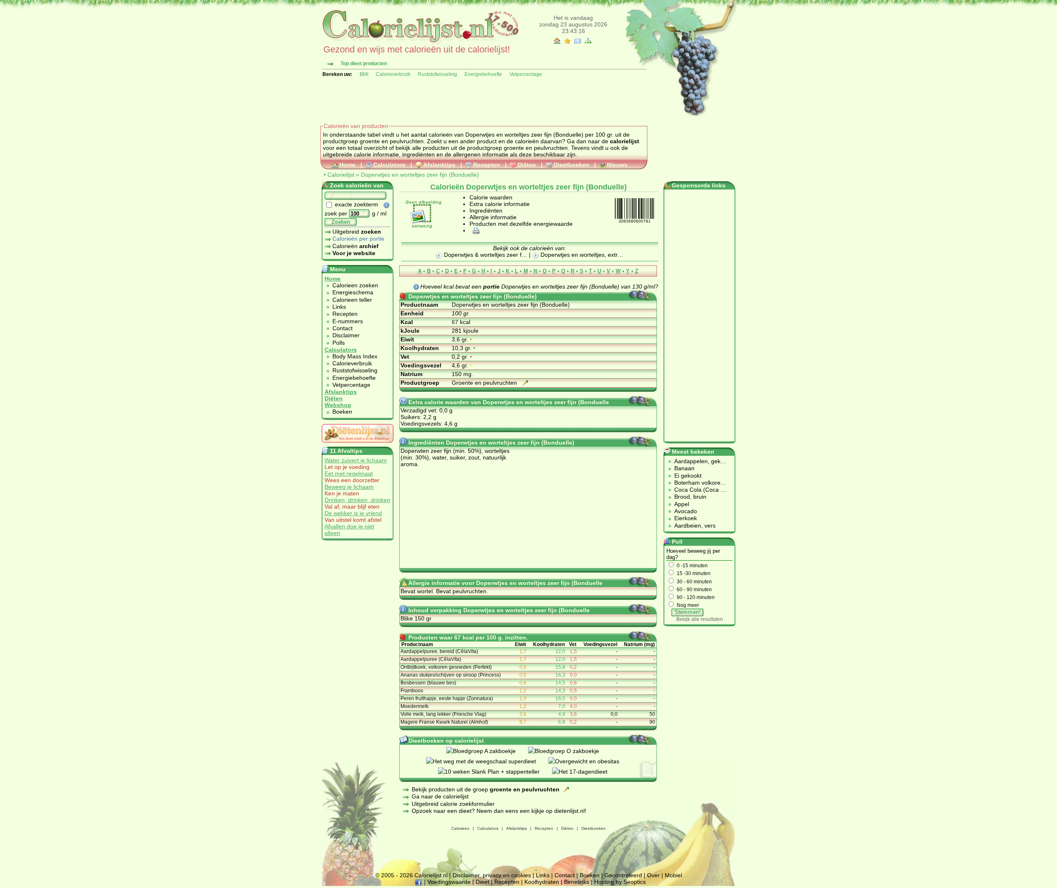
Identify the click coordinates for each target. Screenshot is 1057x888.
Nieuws (617, 164)
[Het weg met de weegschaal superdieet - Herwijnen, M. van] (487, 761)
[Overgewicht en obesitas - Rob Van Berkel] (590, 761)
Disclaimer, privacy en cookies (492, 875)
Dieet (482, 882)
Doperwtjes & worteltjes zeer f (481, 254)
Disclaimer (346, 335)
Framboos (412, 691)
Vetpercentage (526, 74)
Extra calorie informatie (499, 204)
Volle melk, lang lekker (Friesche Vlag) (443, 714)
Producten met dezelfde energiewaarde (521, 223)
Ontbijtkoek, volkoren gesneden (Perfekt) (446, 667)
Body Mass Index (354, 356)
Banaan (684, 468)
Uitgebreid (356, 231)
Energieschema (352, 292)
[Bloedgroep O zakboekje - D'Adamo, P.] (569, 751)
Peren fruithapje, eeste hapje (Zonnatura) (447, 698)
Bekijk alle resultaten (699, 619)
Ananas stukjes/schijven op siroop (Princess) (451, 675)
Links (339, 306)
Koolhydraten (541, 882)
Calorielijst (340, 174)
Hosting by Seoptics (620, 882)
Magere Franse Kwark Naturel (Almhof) (444, 722)
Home (347, 164)
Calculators (389, 164)
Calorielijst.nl (431, 875)
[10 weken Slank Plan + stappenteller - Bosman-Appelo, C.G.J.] (495, 771)
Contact (342, 328)
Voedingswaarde (449, 882)
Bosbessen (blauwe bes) (428, 683)
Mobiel (673, 875)
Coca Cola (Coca (697, 489)
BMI (364, 74)
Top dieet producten (364, 63)
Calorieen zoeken (355, 285)
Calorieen (460, 828)
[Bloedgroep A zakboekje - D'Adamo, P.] (487, 751)
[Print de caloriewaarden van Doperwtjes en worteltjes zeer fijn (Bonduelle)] (474, 230)
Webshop (338, 405)
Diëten (527, 164)
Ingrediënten (485, 210)
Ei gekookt (688, 475)
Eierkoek (685, 518)
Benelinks (576, 882)
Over (653, 875)
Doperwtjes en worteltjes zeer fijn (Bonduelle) (420, 174)
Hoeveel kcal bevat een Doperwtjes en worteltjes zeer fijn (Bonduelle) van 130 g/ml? (539, 286)
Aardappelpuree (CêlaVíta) (431, 659)
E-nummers (347, 321)
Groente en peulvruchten (485, 382)
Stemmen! (688, 612)
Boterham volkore (697, 482)
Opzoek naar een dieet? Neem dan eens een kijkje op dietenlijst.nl (498, 810)
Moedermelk (415, 706)
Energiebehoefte (483, 74)
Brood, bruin (690, 496)
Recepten (486, 164)
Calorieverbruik (393, 74)
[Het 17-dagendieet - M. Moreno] (586, 771)
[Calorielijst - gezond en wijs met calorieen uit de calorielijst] (419, 42)
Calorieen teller (352, 299)
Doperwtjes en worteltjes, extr (578, 254)
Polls (338, 342)
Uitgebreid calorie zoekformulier (453, 803)
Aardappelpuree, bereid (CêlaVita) (439, 651)
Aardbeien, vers (695, 525)
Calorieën (355, 246)
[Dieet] (357, 444)
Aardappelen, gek (697, 461)
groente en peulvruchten (536, 147)
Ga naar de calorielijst (440, 796)
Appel (681, 504)
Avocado (685, 511)
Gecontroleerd (623, 875)
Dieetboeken (571, 164)
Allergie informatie (493, 217)
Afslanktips (439, 164)
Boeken (342, 411)
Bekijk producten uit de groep (485, 789)
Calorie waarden (490, 197)
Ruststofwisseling (437, 74)
